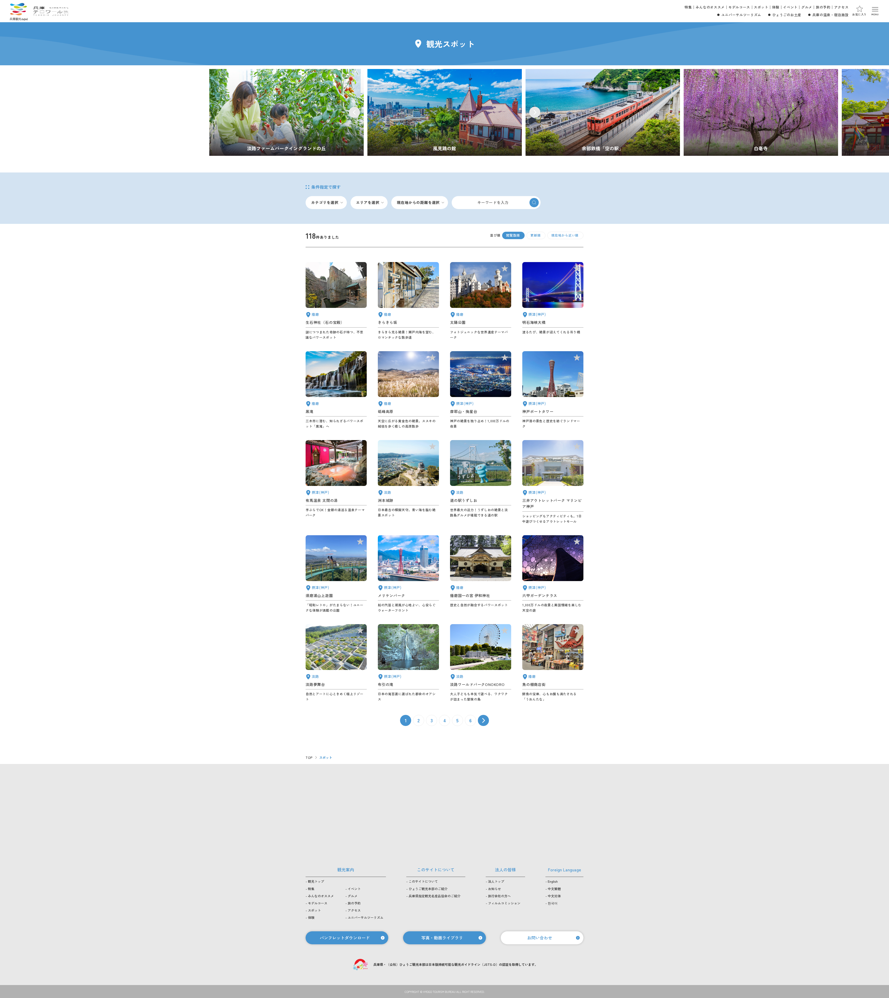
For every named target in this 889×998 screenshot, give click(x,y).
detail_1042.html (480, 574)
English (553, 881)
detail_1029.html (552, 574)
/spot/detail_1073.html (286, 112)
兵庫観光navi (18, 11)
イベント (790, 7)
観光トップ (316, 881)
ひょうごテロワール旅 (50, 11)
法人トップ (496, 881)
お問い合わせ (539, 938)
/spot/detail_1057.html (603, 112)
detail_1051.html (480, 301)
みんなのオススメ (710, 7)
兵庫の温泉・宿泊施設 (830, 14)
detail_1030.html (336, 482)
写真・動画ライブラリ (442, 938)
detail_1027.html (552, 301)
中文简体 (554, 896)
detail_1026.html (480, 390)
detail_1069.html (480, 663)
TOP (309, 757)
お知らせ (494, 888)
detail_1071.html (336, 663)
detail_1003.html (408, 574)
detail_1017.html (336, 574)
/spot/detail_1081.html (761, 112)
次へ (483, 720)
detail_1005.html (552, 482)
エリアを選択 (367, 202)
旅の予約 (823, 7)
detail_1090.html (408, 390)
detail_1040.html (336, 390)
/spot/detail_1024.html (444, 112)
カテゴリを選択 (324, 202)
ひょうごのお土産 (786, 14)
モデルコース (739, 7)
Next (534, 112)
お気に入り (859, 14)
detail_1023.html (408, 663)
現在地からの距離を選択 (418, 202)
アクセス (841, 7)
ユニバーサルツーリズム (741, 14)
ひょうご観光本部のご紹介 (428, 888)
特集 (688, 7)
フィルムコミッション (504, 903)
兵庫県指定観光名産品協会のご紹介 (434, 896)
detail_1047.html (336, 301)
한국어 (552, 903)
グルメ (806, 7)
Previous (354, 112)
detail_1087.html (408, 301)
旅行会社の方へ (499, 896)
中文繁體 (554, 888)
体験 (775, 7)
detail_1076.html (480, 482)
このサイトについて (423, 881)
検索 (534, 202)
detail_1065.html (408, 482)
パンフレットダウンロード (345, 938)
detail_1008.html (552, 390)
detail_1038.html (552, 663)
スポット (761, 7)
